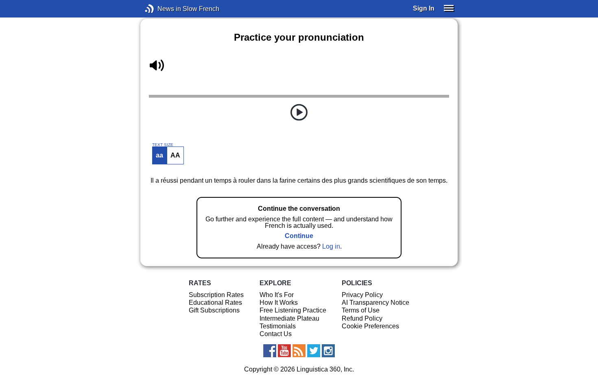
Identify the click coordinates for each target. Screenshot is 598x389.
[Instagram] (328, 350)
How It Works (279, 302)
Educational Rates (215, 302)
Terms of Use (361, 310)
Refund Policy (362, 318)
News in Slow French (161, 8)
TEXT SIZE (162, 145)
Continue (299, 235)
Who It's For (277, 294)
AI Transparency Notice (375, 302)
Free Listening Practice (293, 310)
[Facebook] (269, 350)
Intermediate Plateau (289, 318)
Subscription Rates (216, 294)
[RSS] (299, 350)
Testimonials (278, 326)
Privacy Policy (362, 294)
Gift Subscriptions (214, 310)
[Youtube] (284, 350)
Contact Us (276, 333)
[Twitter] (313, 350)
